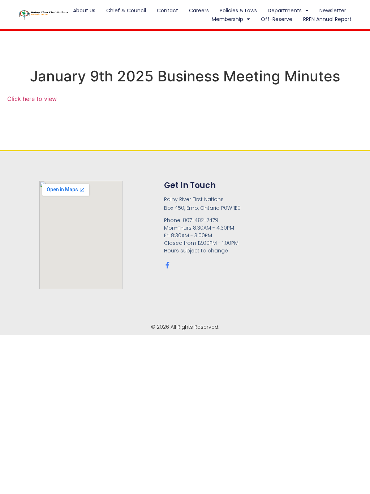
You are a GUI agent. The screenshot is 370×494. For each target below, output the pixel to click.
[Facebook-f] (167, 265)
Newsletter (332, 10)
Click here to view (32, 98)
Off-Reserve (276, 19)
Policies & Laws (238, 10)
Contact (167, 10)
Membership (227, 19)
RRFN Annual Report (327, 19)
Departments (285, 10)
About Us (84, 10)
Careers (199, 10)
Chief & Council (126, 10)
